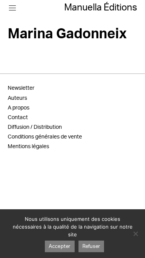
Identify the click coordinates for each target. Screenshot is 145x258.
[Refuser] (135, 233)
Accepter (60, 246)
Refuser (91, 246)
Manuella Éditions (100, 7)
